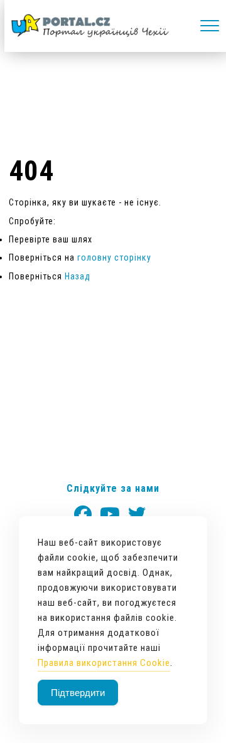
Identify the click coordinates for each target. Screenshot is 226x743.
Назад (77, 276)
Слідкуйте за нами (113, 488)
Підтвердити (78, 692)
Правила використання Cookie (104, 662)
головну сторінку (114, 257)
